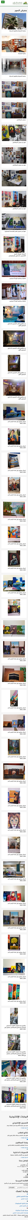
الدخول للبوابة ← (24, 1128)
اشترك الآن (11, 1188)
